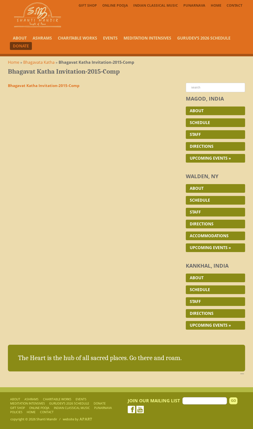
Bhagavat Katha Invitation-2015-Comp (44, 85)
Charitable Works (77, 38)
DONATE (21, 46)
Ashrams (42, 38)
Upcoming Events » (210, 158)
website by (77, 419)
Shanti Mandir (46, 419)
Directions (201, 146)
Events (110, 38)
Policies (16, 412)
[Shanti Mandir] (37, 25)
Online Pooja (115, 5)
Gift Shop (88, 5)
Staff (195, 134)
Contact (234, 5)
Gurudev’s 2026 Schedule (204, 38)
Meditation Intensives (147, 38)
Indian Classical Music (155, 5)
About (20, 38)
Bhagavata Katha (39, 62)
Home (216, 5)
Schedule (200, 122)
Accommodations (209, 235)
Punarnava (194, 5)
